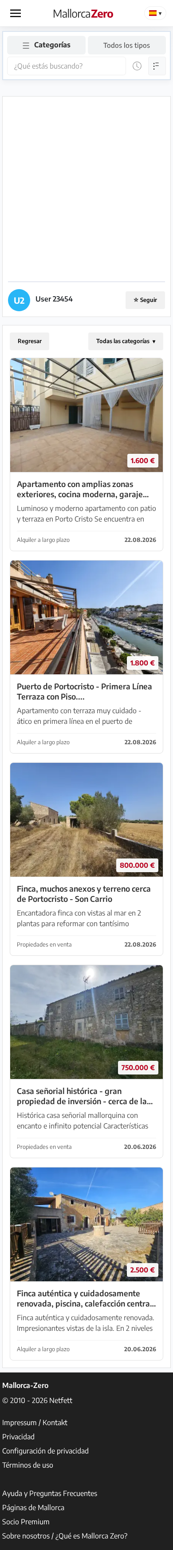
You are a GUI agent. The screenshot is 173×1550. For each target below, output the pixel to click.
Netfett (60, 1400)
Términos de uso (27, 1465)
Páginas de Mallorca (33, 1507)
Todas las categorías (123, 340)
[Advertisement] (86, 188)
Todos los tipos (126, 45)
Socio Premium (26, 1521)
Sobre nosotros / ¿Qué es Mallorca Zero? (64, 1535)
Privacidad (18, 1436)
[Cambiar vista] (157, 66)
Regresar (30, 340)
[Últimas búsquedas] (137, 66)
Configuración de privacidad (45, 1450)
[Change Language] (155, 13)
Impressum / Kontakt (34, 1422)
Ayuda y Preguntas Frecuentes (49, 1493)
